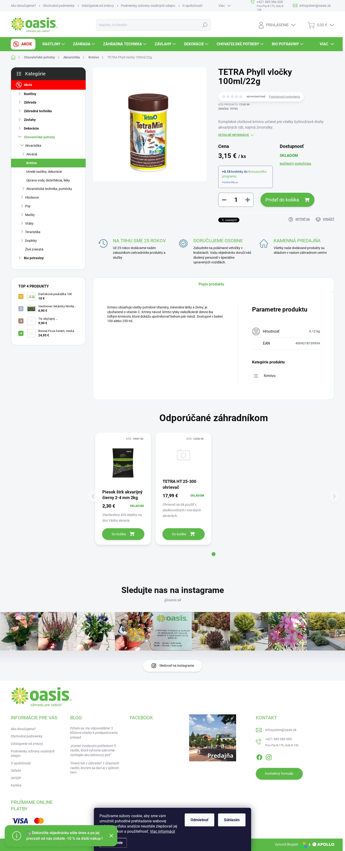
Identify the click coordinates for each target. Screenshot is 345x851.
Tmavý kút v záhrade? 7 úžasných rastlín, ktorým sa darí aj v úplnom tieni (94, 767)
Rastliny (30, 94)
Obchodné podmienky (59, 6)
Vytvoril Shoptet (286, 844)
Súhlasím (232, 820)
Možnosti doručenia (295, 164)
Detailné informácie (233, 135)
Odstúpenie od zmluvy (98, 6)
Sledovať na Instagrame (176, 665)
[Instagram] (268, 756)
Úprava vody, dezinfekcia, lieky (48, 180)
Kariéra (16, 785)
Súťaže (16, 770)
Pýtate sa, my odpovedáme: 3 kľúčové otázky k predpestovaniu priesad (94, 732)
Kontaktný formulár (279, 773)
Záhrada (30, 102)
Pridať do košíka (282, 200)
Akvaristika (33, 145)
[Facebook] (259, 756)
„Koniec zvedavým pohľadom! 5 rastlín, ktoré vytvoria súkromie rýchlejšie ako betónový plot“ (93, 750)
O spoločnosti (192, 6)
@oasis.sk (172, 600)
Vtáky (29, 223)
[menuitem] (23, 44)
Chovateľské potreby (39, 137)
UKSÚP (16, 778)
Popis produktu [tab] (211, 284)
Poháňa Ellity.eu (230, 182)
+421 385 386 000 (278, 739)
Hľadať (205, 25)
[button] (213, 554)
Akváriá (31, 154)
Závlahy (30, 120)
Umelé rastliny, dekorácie (44, 171)
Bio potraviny (34, 258)
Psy (28, 206)
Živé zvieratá (34, 249)
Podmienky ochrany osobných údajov (148, 6)
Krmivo (31, 163)
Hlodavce (32, 197)
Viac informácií (162, 831)
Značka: (228, 108)
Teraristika (32, 232)
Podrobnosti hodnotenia (284, 96)
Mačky (30, 215)
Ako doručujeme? (23, 6)
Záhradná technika (38, 111)
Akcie (28, 85)
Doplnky (31, 241)
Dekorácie (31, 128)
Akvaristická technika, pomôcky (49, 189)
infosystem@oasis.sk (280, 730)
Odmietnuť (199, 820)
